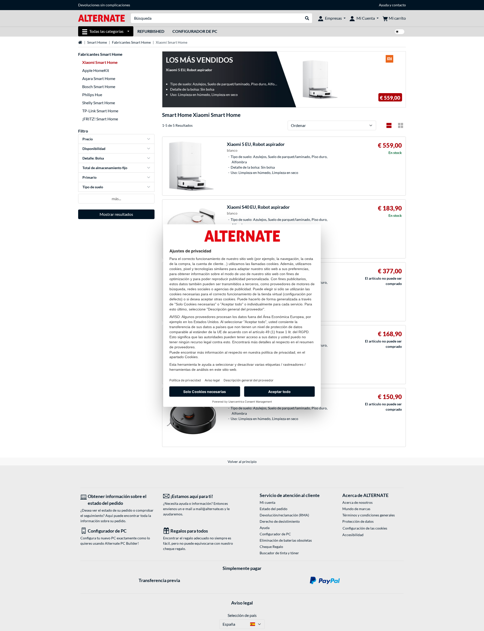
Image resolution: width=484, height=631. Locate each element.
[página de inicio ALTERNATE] (101, 18)
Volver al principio (242, 461)
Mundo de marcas (356, 509)
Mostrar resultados (116, 214)
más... (116, 198)
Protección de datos (358, 521)
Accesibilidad (353, 535)
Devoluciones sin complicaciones (104, 5)
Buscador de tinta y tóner (279, 553)
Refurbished (150, 31)
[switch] (399, 31)
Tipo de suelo (92, 187)
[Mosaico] (400, 125)
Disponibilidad (93, 148)
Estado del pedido (273, 509)
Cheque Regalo (271, 546)
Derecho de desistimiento (280, 521)
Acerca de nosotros (357, 502)
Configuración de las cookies (365, 528)
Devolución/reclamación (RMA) (284, 515)
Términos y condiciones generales (368, 515)
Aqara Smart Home (98, 78)
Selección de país (242, 615)
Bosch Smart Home (98, 86)
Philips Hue (92, 94)
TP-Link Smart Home (100, 110)
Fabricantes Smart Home (131, 42)
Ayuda (384, 5)
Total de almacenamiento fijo (104, 168)
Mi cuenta (267, 502)
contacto (399, 5)
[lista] (389, 125)
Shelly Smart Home (98, 102)
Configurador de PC (194, 31)
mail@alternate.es (210, 509)
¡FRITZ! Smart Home (100, 118)
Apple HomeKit (95, 70)
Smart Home (97, 42)
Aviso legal (242, 603)
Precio (87, 139)
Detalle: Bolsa (93, 158)
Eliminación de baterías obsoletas (286, 540)
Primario (89, 177)
